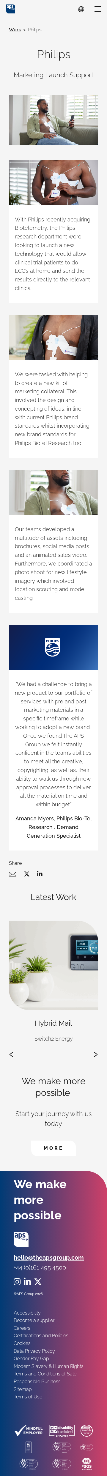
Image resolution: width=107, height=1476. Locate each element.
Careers (22, 1328)
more (59, 1148)
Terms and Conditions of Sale (45, 1374)
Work (15, 30)
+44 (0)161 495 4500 (40, 1267)
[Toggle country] (81, 9)
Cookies (22, 1343)
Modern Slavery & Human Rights (49, 1366)
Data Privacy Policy (34, 1351)
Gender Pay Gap (31, 1358)
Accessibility (27, 1313)
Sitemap (23, 1389)
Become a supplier (34, 1320)
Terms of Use (28, 1397)
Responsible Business (37, 1381)
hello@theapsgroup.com (49, 1257)
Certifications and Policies (41, 1335)
